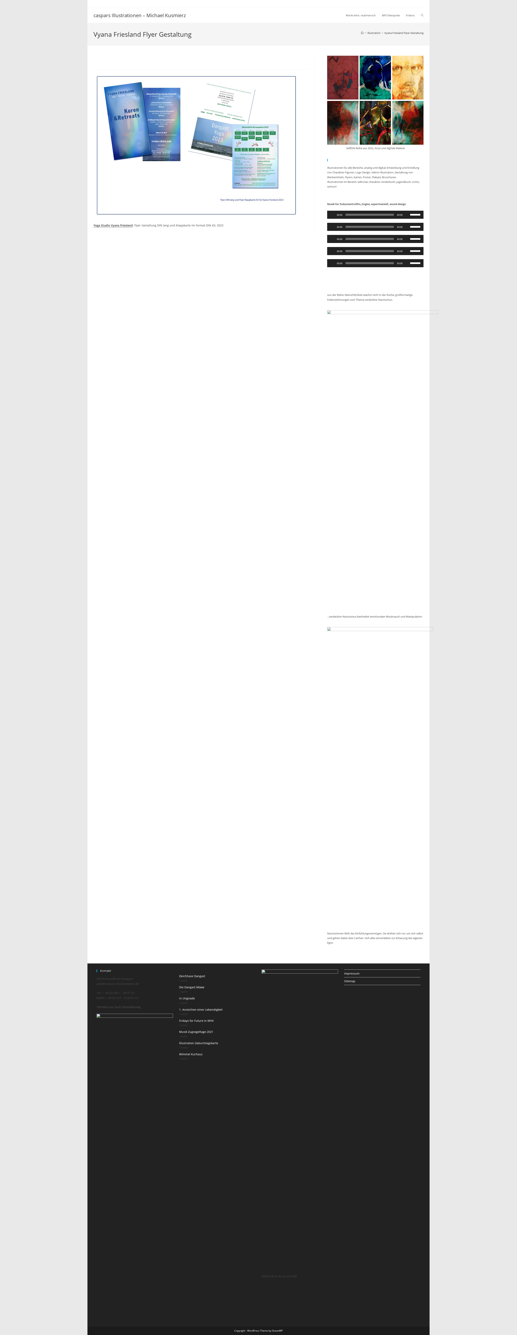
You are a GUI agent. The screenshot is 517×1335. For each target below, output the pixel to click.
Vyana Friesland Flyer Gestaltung (403, 33)
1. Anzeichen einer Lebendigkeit (201, 1009)
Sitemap (349, 981)
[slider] (415, 214)
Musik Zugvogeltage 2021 (196, 1032)
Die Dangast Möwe (191, 987)
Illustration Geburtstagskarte (198, 1043)
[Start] (362, 33)
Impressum (351, 973)
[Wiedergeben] (332, 215)
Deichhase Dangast (192, 976)
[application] (375, 215)
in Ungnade (187, 998)
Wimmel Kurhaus (191, 1054)
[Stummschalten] (407, 215)
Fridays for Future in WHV (196, 1021)
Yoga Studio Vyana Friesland (113, 225)
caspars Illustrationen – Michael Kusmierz (140, 15)
